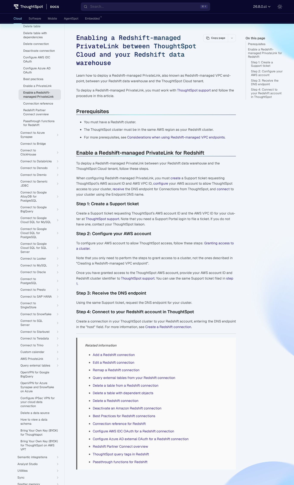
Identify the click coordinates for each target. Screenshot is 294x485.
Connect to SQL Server (31, 323)
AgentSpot (71, 18)
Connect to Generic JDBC (34, 183)
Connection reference (38, 103)
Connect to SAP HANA (36, 296)
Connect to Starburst (35, 332)
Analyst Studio (27, 464)
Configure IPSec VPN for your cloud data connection (37, 402)
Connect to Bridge (33, 144)
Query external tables (35, 365)
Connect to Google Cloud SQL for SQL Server (33, 248)
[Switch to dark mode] (279, 6)
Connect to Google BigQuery (33, 209)
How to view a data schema (33, 422)
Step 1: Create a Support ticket (262, 64)
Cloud (18, 18)
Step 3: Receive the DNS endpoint (265, 82)
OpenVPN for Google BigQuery (34, 374)
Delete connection (36, 44)
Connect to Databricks (36, 161)
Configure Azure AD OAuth (37, 70)
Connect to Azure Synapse (32, 135)
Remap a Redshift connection (116, 370)
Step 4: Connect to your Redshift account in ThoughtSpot (266, 93)
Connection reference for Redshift (119, 423)
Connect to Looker (33, 258)
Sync (21, 477)
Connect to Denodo (34, 168)
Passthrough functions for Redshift (120, 462)
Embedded (92, 18)
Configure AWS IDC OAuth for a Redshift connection (133, 431)
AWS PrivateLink (31, 359)
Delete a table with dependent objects (123, 393)
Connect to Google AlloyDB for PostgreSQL (33, 196)
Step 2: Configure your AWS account (267, 73)
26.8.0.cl (260, 6)
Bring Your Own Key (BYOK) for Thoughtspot (39, 432)
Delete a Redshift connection (115, 400)
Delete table (31, 26)
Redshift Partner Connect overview (120, 446)
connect (223, 189)
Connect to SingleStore (28, 305)
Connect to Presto (33, 290)
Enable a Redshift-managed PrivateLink (38, 95)
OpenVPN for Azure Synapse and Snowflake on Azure (37, 387)
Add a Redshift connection (114, 355)
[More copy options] (232, 38)
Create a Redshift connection (168, 327)
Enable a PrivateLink (37, 86)
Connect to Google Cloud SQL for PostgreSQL (33, 233)
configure (160, 183)
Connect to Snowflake (35, 314)
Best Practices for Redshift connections (124, 416)
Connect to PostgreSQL (28, 281)
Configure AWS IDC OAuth (36, 59)
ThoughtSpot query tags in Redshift (121, 454)
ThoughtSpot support (194, 90)
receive (118, 189)
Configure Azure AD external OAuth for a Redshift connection (141, 439)
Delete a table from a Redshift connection (125, 385)
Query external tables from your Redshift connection (134, 378)
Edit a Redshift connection (113, 362)
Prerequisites (256, 44)
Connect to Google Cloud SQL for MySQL (35, 220)
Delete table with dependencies (35, 35)
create (175, 178)
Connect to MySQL (33, 265)
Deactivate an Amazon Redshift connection (127, 408)
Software (35, 18)
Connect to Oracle (33, 272)
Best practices (33, 79)
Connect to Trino (31, 345)
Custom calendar (32, 352)
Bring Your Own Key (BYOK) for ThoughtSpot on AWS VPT (39, 445)
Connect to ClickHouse (28, 152)
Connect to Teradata (34, 338)
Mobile (52, 18)
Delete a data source (35, 413)
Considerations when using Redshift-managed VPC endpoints (176, 137)
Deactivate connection (39, 51)
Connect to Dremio (33, 175)
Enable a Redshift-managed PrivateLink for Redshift (265, 53)
